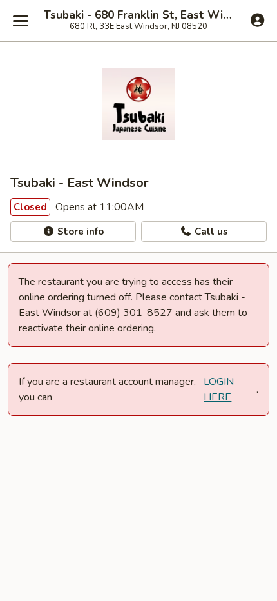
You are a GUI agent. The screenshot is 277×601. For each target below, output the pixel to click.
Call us (210, 231)
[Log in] (257, 20)
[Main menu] (20, 20)
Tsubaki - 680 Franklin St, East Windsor (138, 15)
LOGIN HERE (219, 389)
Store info (79, 231)
